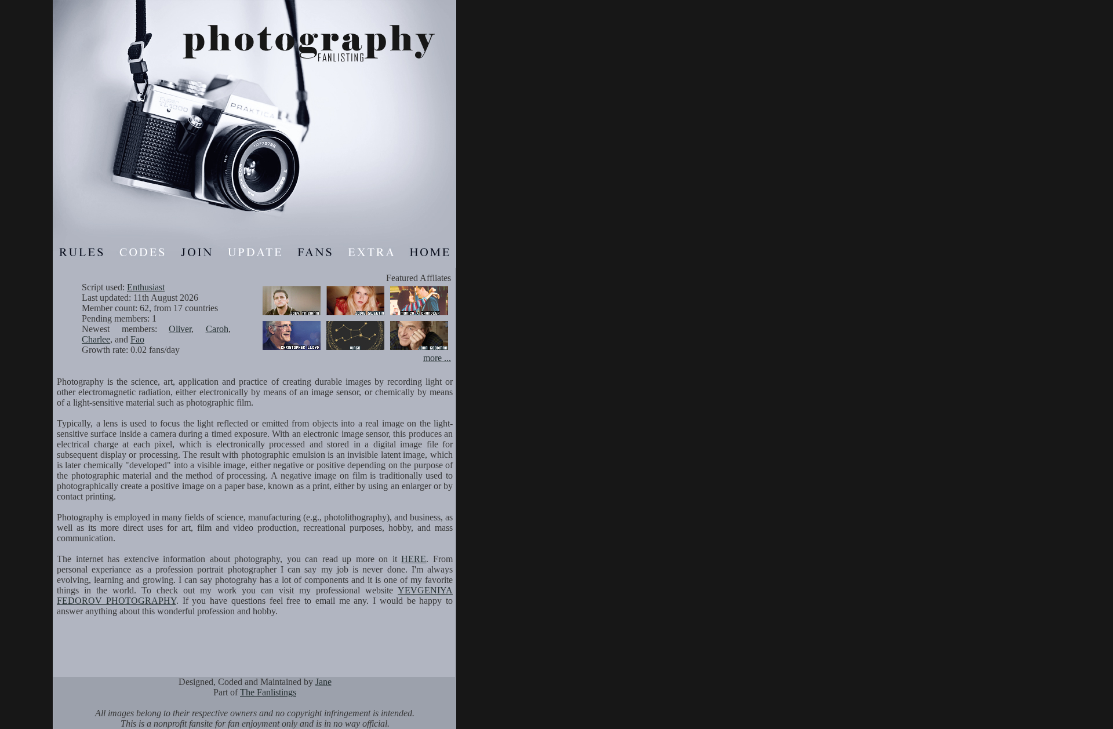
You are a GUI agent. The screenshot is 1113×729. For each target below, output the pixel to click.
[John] (419, 350)
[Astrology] (355, 350)
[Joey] (291, 315)
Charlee (96, 339)
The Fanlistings (268, 692)
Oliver (180, 329)
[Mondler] (419, 315)
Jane (323, 682)
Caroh (217, 329)
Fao (137, 339)
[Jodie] (355, 315)
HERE (413, 559)
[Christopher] (291, 350)
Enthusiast (146, 287)
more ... (437, 358)
